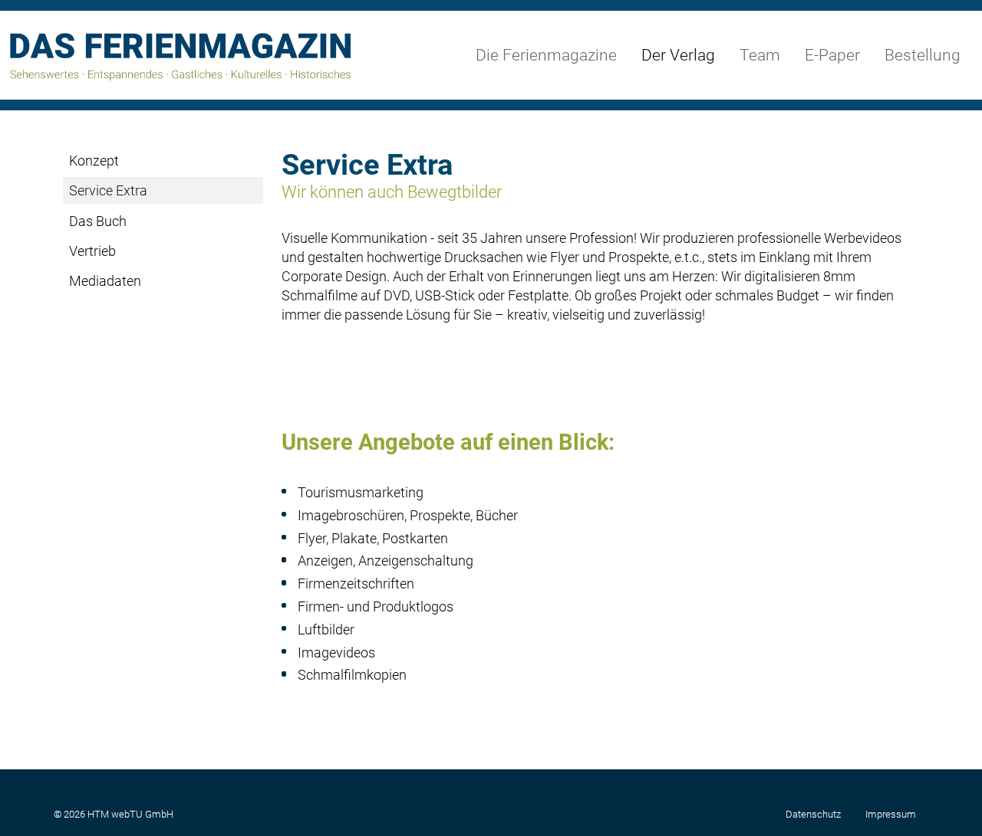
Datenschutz (813, 814)
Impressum (890, 814)
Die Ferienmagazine (546, 55)
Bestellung (923, 55)
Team (760, 55)
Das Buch (98, 221)
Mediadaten (105, 281)
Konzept (94, 160)
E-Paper (832, 55)
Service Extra (108, 190)
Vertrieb (92, 251)
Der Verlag (678, 55)
